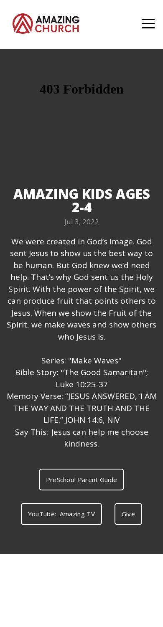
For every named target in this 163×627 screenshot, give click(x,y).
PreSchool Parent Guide (81, 479)
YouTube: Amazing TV (61, 514)
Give (128, 514)
